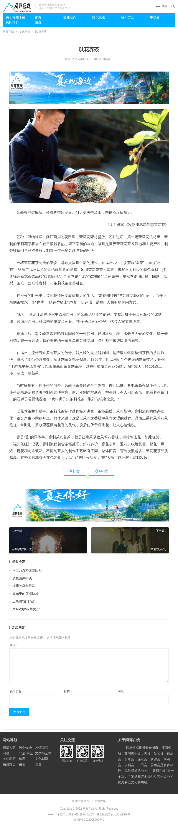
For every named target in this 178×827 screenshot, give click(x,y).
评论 (13, 645)
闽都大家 (9, 747)
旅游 (38, 22)
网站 (121, 691)
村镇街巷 (41, 747)
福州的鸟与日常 (23, 586)
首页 (38, 17)
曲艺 (22, 764)
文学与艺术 (43, 753)
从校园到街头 (22, 578)
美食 (38, 764)
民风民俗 (98, 17)
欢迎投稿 (100, 801)
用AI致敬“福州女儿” (26, 609)
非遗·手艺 (26, 753)
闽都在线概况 (80, 801)
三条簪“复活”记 (23, 601)
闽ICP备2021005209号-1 (89, 819)
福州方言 (127, 17)
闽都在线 (8, 31)
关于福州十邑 (15, 17)
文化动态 (69, 17)
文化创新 (41, 758)
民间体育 (12, 22)
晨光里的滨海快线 (25, 593)
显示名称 (16, 691)
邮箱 (68, 691)
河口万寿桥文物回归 (27, 570)
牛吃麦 (155, 17)
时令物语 (25, 747)
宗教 (6, 753)
